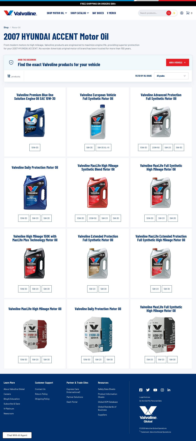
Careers (7, 394)
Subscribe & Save (12, 403)
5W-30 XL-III (103, 147)
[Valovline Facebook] (140, 390)
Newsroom (9, 413)
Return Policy (41, 394)
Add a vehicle (175, 62)
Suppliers (102, 414)
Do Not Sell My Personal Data (150, 401)
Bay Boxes (98, 13)
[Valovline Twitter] (148, 389)
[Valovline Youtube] (155, 390)
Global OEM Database (108, 402)
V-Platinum (9, 408)
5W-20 (168, 147)
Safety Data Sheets (106, 389)
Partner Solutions (75, 397)
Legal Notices (144, 397)
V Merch (111, 13)
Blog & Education (12, 398)
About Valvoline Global (14, 389)
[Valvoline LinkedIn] (169, 389)
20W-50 (156, 147)
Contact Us (40, 389)
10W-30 (34, 147)
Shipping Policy (42, 398)
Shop (6, 27)
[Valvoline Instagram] (162, 390)
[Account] (182, 13)
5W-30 (89, 147)
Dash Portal (72, 402)
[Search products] (168, 13)
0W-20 (150, 359)
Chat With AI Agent (17, 435)
